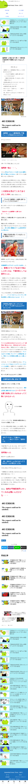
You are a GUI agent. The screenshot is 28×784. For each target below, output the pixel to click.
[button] (24, 547)
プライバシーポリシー (20, 777)
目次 (12, 67)
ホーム (7, 774)
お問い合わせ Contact (14, 779)
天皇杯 (4, 540)
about (20, 774)
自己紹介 (8, 777)
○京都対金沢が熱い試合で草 (9, 86)
